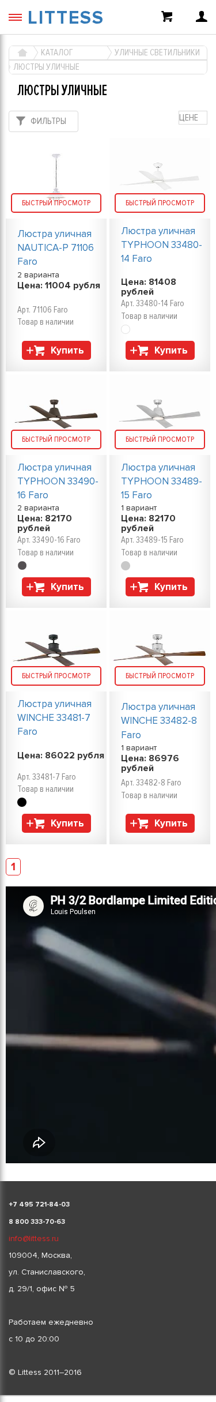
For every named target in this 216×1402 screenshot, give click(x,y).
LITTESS (66, 18)
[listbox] (108, 1395)
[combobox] (193, 118)
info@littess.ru (34, 1238)
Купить (67, 350)
